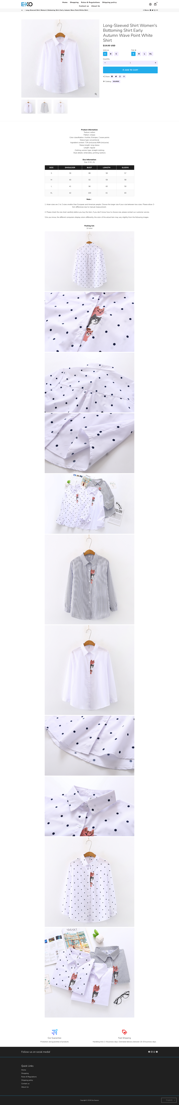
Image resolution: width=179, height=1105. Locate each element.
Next (96, 58)
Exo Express (95, 1100)
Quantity (106, 59)
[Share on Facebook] (150, 10)
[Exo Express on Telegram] (157, 1052)
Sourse (116, 81)
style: (105, 50)
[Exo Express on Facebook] (149, 1052)
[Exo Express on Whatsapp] (154, 1052)
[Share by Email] (157, 10)
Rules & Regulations (90, 2)
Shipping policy (109, 2)
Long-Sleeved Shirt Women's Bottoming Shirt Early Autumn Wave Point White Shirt (57, 10)
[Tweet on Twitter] (152, 10)
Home (65, 2)
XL (150, 54)
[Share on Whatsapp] (154, 10)
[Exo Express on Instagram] (152, 1052)
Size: (133, 50)
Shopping (74, 2)
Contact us (84, 6)
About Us (95, 6)
